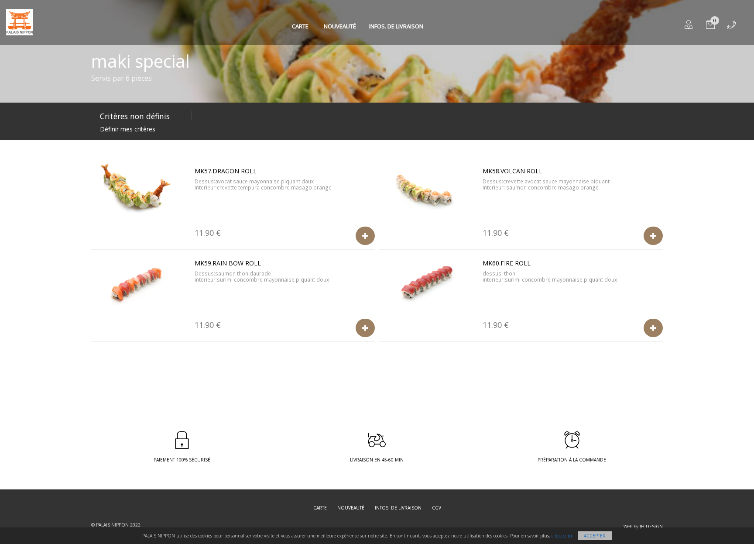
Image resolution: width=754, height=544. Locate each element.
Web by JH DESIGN (643, 526)
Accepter (595, 536)
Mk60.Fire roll (507, 263)
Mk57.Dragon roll (226, 171)
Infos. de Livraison (396, 26)
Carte (300, 26)
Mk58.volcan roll (512, 171)
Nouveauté (340, 26)
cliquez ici (562, 536)
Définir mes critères (127, 129)
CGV (436, 508)
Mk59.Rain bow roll (228, 263)
